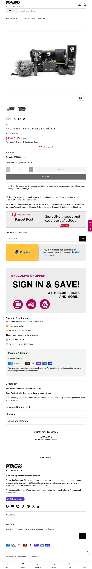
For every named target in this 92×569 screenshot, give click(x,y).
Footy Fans (14, 18)
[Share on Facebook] (19, 118)
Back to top (44, 457)
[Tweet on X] (14, 118)
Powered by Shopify (34, 556)
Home (7, 18)
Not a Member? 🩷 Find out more (19, 163)
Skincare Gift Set (12, 133)
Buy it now (46, 177)
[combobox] (46, 11)
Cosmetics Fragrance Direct (18, 556)
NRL (7, 124)
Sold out (60, 169)
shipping (18, 142)
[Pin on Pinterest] (24, 118)
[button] (84, 4)
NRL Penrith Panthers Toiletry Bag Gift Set (32, 18)
